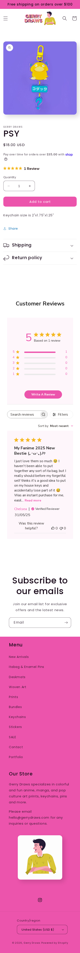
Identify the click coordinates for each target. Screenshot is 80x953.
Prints (13, 697)
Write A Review (43, 394)
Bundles (15, 707)
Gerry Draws (32, 943)
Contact (16, 747)
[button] (5, 18)
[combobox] (55, 426)
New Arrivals (19, 657)
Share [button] (13, 228)
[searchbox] (23, 414)
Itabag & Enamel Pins (26, 667)
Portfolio (16, 757)
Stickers (15, 727)
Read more (33, 500)
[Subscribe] (66, 622)
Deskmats (17, 677)
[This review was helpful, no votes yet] (52, 528)
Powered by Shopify (54, 943)
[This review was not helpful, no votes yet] (61, 528)
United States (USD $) (38, 930)
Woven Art (17, 687)
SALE (12, 737)
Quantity (9, 177)
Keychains (17, 717)
